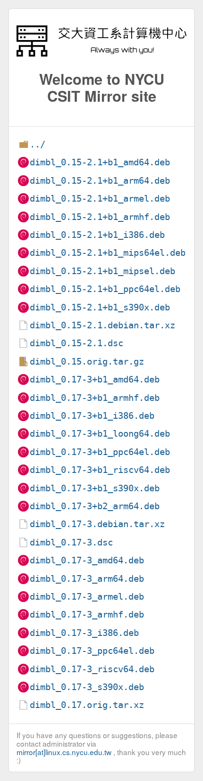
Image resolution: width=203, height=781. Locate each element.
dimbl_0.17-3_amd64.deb (87, 560)
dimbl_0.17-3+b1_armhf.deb (95, 397)
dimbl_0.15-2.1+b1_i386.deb (97, 234)
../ (37, 144)
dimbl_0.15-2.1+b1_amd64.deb (100, 162)
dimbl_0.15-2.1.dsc (76, 343)
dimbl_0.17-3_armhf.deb (87, 614)
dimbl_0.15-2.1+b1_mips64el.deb (108, 252)
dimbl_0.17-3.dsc (71, 542)
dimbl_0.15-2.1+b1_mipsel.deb (102, 271)
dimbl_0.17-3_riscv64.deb (92, 669)
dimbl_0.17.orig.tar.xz (87, 705)
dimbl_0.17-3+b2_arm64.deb (95, 506)
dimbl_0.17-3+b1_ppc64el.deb (100, 452)
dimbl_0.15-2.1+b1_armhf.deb (100, 217)
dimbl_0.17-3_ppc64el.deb (92, 650)
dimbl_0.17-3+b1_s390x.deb (95, 488)
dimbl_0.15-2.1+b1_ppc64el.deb (105, 289)
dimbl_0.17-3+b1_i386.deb (92, 415)
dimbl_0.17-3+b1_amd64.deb (95, 379)
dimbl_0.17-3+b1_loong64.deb (100, 433)
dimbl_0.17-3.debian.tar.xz (97, 524)
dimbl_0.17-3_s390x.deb (87, 687)
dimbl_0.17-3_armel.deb (87, 596)
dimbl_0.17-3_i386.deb (84, 632)
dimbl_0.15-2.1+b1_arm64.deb (100, 180)
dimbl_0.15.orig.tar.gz (87, 361)
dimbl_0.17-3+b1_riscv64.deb (100, 469)
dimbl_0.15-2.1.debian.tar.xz (102, 325)
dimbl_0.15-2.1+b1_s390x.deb (100, 307)
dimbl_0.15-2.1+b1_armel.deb (100, 198)
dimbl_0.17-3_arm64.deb (87, 578)
